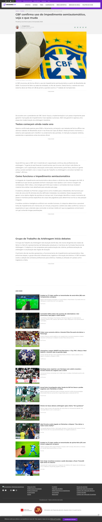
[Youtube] (10, 1)
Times (41, 4)
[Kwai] (13, 1)
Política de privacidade (27, 1)
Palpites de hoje (87, 4)
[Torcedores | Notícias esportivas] (10, 5)
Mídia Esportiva (62, 4)
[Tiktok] (8, 491)
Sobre (49, 1)
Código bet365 (81, 492)
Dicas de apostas (82, 487)
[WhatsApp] (16, 490)
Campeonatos (50, 4)
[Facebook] (4, 1)
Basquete (55, 494)
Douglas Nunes (26, 26)
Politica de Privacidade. (55, 519)
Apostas (27, 4)
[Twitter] (6, 1)
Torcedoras (55, 492)
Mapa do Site (19, 1)
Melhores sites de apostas (85, 489)
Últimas (35, 4)
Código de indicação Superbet (86, 494)
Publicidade (44, 1)
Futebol (22, 11)
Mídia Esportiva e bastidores (61, 490)
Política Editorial (37, 1)
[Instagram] (8, 1)
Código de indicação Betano (86, 490)
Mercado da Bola (74, 4)
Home (17, 11)
